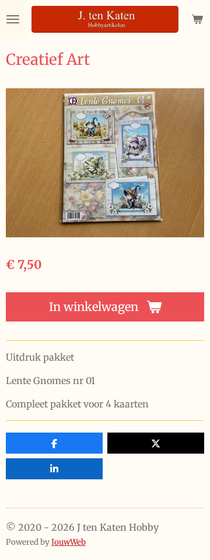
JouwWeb (68, 542)
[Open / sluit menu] (13, 19)
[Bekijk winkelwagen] (197, 19)
